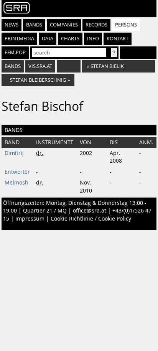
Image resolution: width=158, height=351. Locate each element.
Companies (64, 24)
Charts (70, 38)
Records (96, 24)
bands (13, 66)
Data (47, 38)
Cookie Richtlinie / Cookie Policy (91, 218)
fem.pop (15, 52)
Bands (34, 24)
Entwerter (17, 171)
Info (93, 38)
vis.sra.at (40, 66)
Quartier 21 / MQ (45, 210)
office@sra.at (89, 210)
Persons (126, 24)
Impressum (29, 218)
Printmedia (19, 38)
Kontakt (117, 38)
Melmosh (16, 182)
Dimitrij (14, 153)
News (11, 24)
